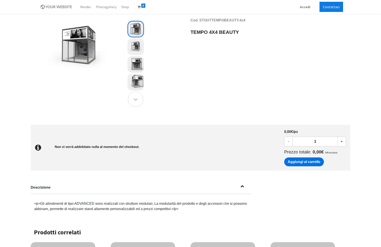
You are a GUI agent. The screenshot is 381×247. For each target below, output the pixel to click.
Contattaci (331, 7)
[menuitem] (85, 6)
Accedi (305, 7)
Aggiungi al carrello (304, 162)
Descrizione (40, 187)
